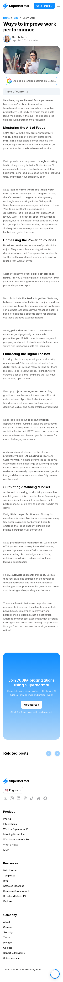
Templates (9, 875)
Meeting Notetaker (14, 834)
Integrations (10, 824)
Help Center (10, 870)
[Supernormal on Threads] (25, 798)
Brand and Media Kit (14, 896)
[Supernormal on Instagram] (12, 798)
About (6, 921)
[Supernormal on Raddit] (38, 798)
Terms (6, 937)
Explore (7, 901)
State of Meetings (13, 885)
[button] (31, 948)
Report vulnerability (14, 952)
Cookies (7, 947)
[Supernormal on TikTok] (31, 798)
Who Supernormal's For (16, 839)
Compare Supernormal (16, 891)
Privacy (7, 942)
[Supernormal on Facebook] (45, 798)
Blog (16, 17)
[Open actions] (55, 974)
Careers (7, 927)
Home (6, 17)
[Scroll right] (57, 753)
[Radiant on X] (5, 798)
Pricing (7, 818)
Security (8, 932)
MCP (6, 849)
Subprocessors (11, 958)
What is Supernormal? (15, 829)
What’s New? (10, 844)
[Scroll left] (48, 753)
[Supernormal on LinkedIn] (18, 798)
